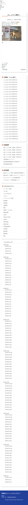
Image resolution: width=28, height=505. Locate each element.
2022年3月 (7, 373)
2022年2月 (7, 375)
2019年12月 (7, 446)
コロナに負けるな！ (7, 193)
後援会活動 (5, 212)
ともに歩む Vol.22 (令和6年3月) (10, 89)
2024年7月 (7, 301)
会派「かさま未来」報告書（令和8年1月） (12, 147)
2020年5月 (7, 431)
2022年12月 (7, 352)
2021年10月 (7, 388)
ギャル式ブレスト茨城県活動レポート (11, 180)
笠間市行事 (5, 224)
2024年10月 (7, 294)
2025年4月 (7, 277)
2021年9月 (7, 390)
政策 (1, 5)
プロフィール (3, 3)
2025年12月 (7, 258)
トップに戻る (5, 63)
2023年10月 (7, 325)
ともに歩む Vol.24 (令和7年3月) (10, 84)
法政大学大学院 (6, 217)
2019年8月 (7, 455)
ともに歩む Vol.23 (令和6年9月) (10, 86)
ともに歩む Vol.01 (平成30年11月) (10, 138)
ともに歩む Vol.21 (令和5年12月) (10, 91)
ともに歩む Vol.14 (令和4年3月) (10, 108)
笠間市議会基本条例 (7, 164)
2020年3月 (7, 436)
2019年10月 (7, 450)
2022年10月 (7, 357)
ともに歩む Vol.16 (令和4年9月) (10, 103)
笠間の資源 (5, 221)
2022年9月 (7, 359)
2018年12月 (7, 477)
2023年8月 (7, 330)
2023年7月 (7, 332)
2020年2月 (7, 438)
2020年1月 (7, 440)
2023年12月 (7, 321)
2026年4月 (7, 246)
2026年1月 (7, 253)
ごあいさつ (2, 2)
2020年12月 (7, 414)
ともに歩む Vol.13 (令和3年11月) (10, 110)
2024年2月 (7, 313)
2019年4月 (7, 464)
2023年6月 (7, 335)
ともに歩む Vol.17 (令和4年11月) (10, 101)
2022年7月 (7, 364)
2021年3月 (7, 404)
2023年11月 (7, 323)
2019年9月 (7, 453)
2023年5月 (7, 337)
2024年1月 (7, 315)
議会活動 (2, 7)
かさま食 (5, 191)
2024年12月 (7, 289)
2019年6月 (7, 460)
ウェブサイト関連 (7, 188)
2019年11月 (7, 448)
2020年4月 (7, 433)
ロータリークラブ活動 (8, 198)
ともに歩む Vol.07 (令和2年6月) (10, 124)
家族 (4, 207)
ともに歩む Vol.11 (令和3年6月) (10, 115)
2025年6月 (7, 272)
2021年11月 (7, 386)
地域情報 (5, 200)
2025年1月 (7, 284)
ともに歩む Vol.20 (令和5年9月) (10, 94)
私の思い (5, 219)
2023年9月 (7, 328)
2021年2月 (7, 407)
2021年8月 (7, 393)
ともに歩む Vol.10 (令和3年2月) (10, 117)
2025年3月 (7, 279)
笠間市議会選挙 (6, 226)
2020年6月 (7, 429)
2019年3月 (7, 467)
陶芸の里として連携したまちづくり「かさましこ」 (14, 175)
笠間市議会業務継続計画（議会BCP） (11, 161)
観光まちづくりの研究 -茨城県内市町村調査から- (14, 172)
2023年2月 (7, 344)
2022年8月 (7, 361)
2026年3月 (7, 248)
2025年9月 (7, 265)
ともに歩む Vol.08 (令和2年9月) (10, 122)
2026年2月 (7, 251)
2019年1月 (7, 472)
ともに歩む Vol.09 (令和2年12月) (10, 119)
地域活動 (5, 203)
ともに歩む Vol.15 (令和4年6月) (10, 105)
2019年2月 (7, 469)
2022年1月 (7, 378)
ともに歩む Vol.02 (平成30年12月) (10, 136)
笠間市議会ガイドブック (8, 159)
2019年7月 (7, 457)
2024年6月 (7, 304)
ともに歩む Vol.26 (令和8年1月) (10, 79)
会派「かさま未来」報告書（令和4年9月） (12, 152)
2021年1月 (7, 409)
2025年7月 (7, 270)
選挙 (4, 235)
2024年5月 (7, 306)
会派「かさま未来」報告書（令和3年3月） (12, 157)
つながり (5, 195)
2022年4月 (7, 371)
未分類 (4, 214)
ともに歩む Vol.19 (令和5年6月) (10, 96)
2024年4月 (7, 308)
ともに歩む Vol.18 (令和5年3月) (10, 98)
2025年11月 (7, 261)
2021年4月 (7, 402)
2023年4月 (7, 340)
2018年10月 (7, 482)
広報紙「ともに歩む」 (8, 210)
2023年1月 (7, 347)
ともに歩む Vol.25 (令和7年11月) (10, 82)
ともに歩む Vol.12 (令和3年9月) (10, 112)
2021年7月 (7, 395)
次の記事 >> (23, 69)
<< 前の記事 (4, 69)
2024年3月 (7, 311)
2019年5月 (7, 462)
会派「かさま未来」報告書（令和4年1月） (12, 154)
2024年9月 (7, 297)
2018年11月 (7, 479)
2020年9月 (7, 421)
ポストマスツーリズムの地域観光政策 (11, 177)
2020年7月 (7, 426)
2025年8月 (7, 268)
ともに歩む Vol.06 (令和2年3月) (10, 126)
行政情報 (5, 228)
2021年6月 (7, 397)
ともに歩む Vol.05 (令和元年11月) (10, 129)
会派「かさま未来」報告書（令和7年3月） (12, 149)
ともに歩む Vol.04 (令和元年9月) (10, 131)
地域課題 (5, 205)
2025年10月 (7, 263)
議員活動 (5, 233)
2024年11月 (7, 292)
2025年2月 (7, 282)
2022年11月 (7, 354)
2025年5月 (7, 275)
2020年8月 (7, 424)
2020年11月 (7, 417)
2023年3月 (7, 342)
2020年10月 (7, 419)
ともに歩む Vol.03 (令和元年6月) (10, 134)
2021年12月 (7, 383)
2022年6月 (7, 366)
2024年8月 (7, 299)
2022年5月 (7, 368)
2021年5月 (7, 400)
